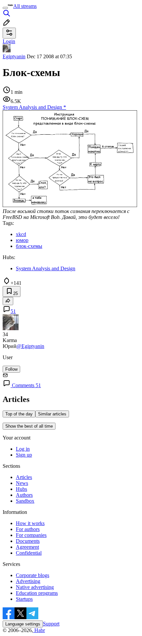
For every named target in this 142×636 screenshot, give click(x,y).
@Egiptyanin (30, 346)
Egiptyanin (14, 56)
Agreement (27, 547)
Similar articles (52, 413)
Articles (24, 477)
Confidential (29, 553)
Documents (28, 541)
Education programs (37, 593)
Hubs (21, 489)
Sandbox (25, 501)
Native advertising (35, 587)
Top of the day (19, 413)
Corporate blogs (32, 575)
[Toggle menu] (5, 8)
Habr (39, 630)
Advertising (28, 581)
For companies (31, 535)
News (22, 483)
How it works (30, 523)
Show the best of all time (29, 426)
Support (51, 623)
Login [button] (9, 41)
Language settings (22, 624)
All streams (25, 6)
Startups (24, 599)
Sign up (24, 455)
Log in (23, 449)
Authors (24, 495)
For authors (28, 529)
